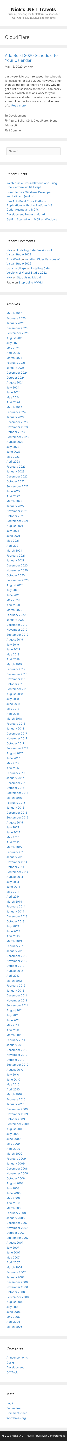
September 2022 (17, 486)
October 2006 (16, 1292)
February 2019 (16, 669)
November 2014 (17, 862)
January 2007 (16, 1277)
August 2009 (15, 1129)
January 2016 (15, 807)
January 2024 (16, 417)
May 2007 (13, 1257)
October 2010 (15, 1059)
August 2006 (15, 1302)
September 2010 (17, 1064)
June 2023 (13, 451)
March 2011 (14, 1035)
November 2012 (17, 961)
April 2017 (13, 768)
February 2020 (16, 615)
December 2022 (17, 476)
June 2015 (13, 832)
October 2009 (16, 1119)
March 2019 (14, 664)
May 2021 (13, 540)
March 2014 (14, 901)
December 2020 (17, 565)
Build (21, 120)
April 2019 (13, 659)
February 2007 (16, 1272)
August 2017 (15, 753)
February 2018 (16, 723)
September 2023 (18, 437)
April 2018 (13, 713)
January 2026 (16, 323)
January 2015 (15, 857)
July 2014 (13, 881)
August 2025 (15, 338)
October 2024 (16, 377)
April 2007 (13, 1262)
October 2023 (16, 432)
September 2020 (18, 580)
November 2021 (17, 511)
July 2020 (13, 590)
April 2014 (13, 896)
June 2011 (13, 1020)
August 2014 (15, 876)
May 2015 (13, 837)
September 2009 (18, 1124)
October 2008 (16, 1178)
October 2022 (16, 481)
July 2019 (13, 644)
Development (17, 115)
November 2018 (17, 679)
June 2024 (13, 392)
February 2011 (16, 1040)
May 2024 (13, 397)
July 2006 (13, 1307)
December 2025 (17, 328)
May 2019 (13, 654)
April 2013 (13, 936)
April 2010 (13, 1089)
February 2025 (16, 362)
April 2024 (13, 402)
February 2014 (16, 906)
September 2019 (17, 634)
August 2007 (15, 1242)
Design (11, 1362)
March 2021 (14, 550)
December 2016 (17, 783)
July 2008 (13, 1188)
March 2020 (14, 610)
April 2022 (13, 496)
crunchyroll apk (16, 268)
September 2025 (17, 333)
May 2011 (13, 1025)
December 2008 (17, 1168)
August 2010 (15, 1069)
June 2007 (13, 1252)
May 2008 (13, 1198)
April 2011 (13, 1030)
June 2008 (13, 1193)
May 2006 (13, 1316)
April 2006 (13, 1321)
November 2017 (17, 738)
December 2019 (17, 624)
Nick (9, 250)
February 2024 (16, 412)
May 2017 (13, 763)
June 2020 (13, 595)
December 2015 (17, 812)
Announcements (17, 1357)
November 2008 (17, 1173)
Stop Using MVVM (29, 277)
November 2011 (17, 1000)
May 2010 (13, 1084)
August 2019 (15, 639)
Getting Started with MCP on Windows (32, 219)
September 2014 (17, 872)
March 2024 (14, 407)
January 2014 (15, 911)
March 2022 (14, 501)
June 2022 (13, 491)
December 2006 (17, 1282)
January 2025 (15, 367)
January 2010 (15, 1104)
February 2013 (16, 946)
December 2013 (17, 916)
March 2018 (14, 718)
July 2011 (13, 1015)
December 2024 (17, 372)
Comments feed (17, 1413)
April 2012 (13, 975)
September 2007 (18, 1237)
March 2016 (14, 797)
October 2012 (15, 965)
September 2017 (17, 748)
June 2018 (13, 704)
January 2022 (15, 506)
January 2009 (16, 1163)
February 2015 (16, 852)
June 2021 (13, 535)
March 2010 (14, 1094)
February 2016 (16, 802)
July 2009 (13, 1133)
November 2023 (17, 427)
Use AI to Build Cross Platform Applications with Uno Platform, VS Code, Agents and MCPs (29, 205)
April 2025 (13, 352)
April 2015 (13, 842)
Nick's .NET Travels (33, 9)
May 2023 (13, 456)
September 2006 (18, 1297)
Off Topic (12, 1372)
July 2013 (13, 926)
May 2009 (13, 1143)
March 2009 (14, 1153)
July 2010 (13, 1074)
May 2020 (13, 600)
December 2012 (17, 956)
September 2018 (17, 689)
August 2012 (15, 970)
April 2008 (13, 1203)
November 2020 (17, 570)
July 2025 (13, 343)
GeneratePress (56, 1435)
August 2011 (15, 1010)
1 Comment (16, 130)
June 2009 (14, 1139)
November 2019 (17, 629)
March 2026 (14, 313)
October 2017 (15, 743)
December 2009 (17, 1109)
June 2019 (13, 649)
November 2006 (17, 1287)
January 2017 (15, 778)
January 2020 (16, 619)
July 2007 (13, 1247)
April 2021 (13, 545)
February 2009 (16, 1158)
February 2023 (16, 466)
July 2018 (13, 698)
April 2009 (13, 1148)
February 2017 (16, 773)
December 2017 (17, 733)
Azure (12, 120)
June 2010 (13, 1079)
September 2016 (17, 792)
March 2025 (14, 357)
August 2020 (15, 585)
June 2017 (13, 758)
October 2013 (15, 921)
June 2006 (14, 1311)
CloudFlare (41, 120)
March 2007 (14, 1267)
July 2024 (13, 387)
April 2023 (13, 461)
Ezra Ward (13, 259)
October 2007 (16, 1232)
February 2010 (16, 1099)
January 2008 (16, 1218)
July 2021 (13, 530)
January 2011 (15, 1045)
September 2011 (17, 1005)
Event (53, 120)
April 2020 (13, 605)
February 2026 (16, 318)
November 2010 (17, 1054)
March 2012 (14, 980)
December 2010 (17, 1050)
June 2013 (13, 931)
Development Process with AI (26, 214)
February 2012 (16, 985)
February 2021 (16, 555)
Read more (18, 105)
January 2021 (15, 560)
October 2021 (15, 516)
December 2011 (17, 995)
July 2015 (13, 827)
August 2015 (15, 822)
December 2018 (17, 674)
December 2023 (17, 422)
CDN (29, 120)
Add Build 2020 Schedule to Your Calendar (31, 58)
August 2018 (15, 694)
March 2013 (14, 941)
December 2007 (17, 1222)
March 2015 (14, 847)
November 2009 (17, 1114)
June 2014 (13, 886)
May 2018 (13, 708)
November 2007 (17, 1227)
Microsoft (11, 125)
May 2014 (13, 891)
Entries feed (14, 1408)
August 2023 (15, 441)
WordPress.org (16, 1418)
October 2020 (16, 575)
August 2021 (15, 526)
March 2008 (14, 1208)
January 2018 (15, 728)
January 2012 (15, 990)
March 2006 (14, 1326)
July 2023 (13, 446)
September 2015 (17, 817)
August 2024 (15, 382)
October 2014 (15, 867)
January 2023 (16, 471)
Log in (10, 1403)
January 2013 (15, 951)
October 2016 (15, 787)
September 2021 (17, 521)
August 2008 (15, 1183)
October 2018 (15, 684)
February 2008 (16, 1213)
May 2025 (13, 348)
